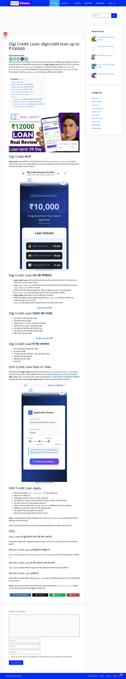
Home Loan (96, 112)
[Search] (114, 15)
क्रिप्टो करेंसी (88, 3)
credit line (77, 3)
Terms (101, 676)
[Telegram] (18, 59)
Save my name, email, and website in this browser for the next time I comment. (41, 657)
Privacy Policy (92, 676)
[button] (114, 3)
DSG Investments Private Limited (62, 374)
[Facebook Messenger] (26, 59)
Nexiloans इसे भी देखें (44, 308)
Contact (108, 676)
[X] (22, 59)
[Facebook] (11, 59)
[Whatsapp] (14, 59)
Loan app (54, 3)
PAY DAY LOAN (97, 118)
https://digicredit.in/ (36, 493)
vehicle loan (96, 122)
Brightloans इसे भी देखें (44, 338)
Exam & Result (97, 108)
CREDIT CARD (97, 102)
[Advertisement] (44, 22)
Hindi (110, 3)
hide (21, 79)
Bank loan (65, 3)
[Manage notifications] (121, 674)
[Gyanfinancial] (20, 3)
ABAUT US (116, 676)
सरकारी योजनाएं (100, 3)
